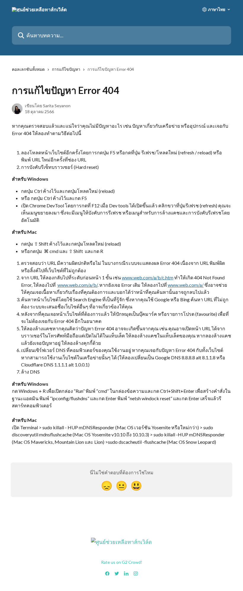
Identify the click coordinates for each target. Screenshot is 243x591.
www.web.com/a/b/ (77, 285)
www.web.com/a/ (186, 285)
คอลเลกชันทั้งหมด (28, 69)
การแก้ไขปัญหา (66, 69)
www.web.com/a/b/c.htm (147, 277)
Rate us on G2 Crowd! (121, 562)
